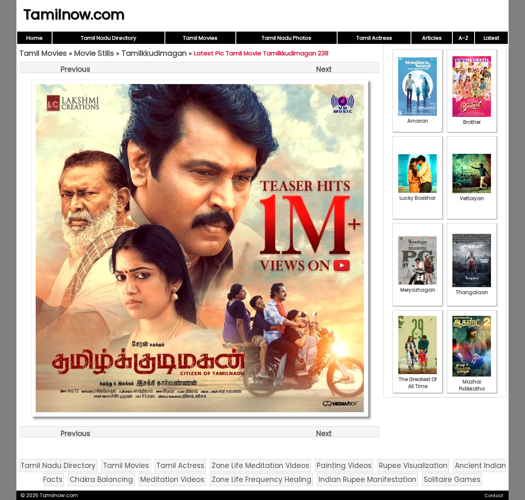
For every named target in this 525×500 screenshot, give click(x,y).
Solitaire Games (452, 479)
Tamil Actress (374, 38)
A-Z (463, 38)
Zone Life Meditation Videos (260, 465)
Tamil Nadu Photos (286, 38)
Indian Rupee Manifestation (367, 479)
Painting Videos (344, 465)
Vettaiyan (472, 198)
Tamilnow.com (74, 14)
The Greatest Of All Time (418, 383)
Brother (472, 122)
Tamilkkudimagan (154, 53)
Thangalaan (472, 292)
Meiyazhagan (417, 289)
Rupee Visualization (413, 465)
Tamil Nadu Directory (108, 38)
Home (34, 38)
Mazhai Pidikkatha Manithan (472, 388)
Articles (432, 38)
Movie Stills (94, 53)
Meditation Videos (172, 479)
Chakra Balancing (101, 479)
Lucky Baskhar (417, 197)
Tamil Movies (200, 38)
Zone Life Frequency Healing (261, 479)
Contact (493, 495)
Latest (491, 38)
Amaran (417, 120)
